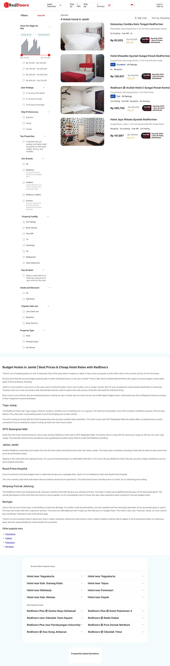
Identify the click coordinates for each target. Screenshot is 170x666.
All (27, 164)
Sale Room (30, 299)
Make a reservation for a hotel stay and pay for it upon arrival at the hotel (36, 277)
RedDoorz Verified (33, 195)
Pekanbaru (10, 542)
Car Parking (31, 222)
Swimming (30, 245)
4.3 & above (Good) (34, 99)
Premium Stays (32, 341)
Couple (29, 129)
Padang (8, 538)
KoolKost (29, 182)
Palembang (10, 534)
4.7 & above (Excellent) (35, 93)
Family (28, 123)
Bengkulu (9, 546)
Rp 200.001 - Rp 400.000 (36, 75)
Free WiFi (30, 233)
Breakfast (30, 317)
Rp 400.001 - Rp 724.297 (36, 80)
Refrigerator (31, 257)
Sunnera (29, 201)
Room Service (31, 228)
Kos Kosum (30, 347)
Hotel (28, 336)
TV (27, 239)
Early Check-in (32, 323)
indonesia (64, 15)
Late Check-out (32, 311)
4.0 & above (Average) (35, 105)
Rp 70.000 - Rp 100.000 (36, 63)
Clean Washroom (33, 263)
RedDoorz (30, 170)
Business (29, 117)
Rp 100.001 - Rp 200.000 (36, 69)
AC (27, 251)
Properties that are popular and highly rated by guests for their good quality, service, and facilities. (36, 146)
